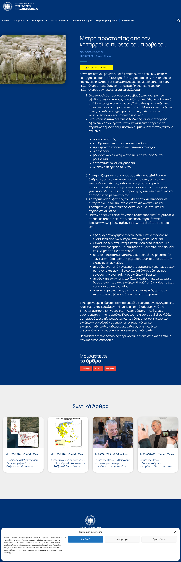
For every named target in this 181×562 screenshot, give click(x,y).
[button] (175, 531)
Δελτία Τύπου (103, 56)
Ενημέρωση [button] (38, 20)
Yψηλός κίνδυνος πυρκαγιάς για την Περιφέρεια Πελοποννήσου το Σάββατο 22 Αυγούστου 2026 (68, 464)
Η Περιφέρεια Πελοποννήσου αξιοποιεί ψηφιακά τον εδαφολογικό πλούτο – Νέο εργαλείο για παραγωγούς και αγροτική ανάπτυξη (22, 466)
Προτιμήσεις (159, 539)
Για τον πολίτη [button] (58, 20)
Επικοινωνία (128, 20)
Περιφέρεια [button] (19, 20)
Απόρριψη (122, 539)
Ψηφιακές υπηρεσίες (106, 20)
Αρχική (5, 20)
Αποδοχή (85, 539)
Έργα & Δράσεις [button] (80, 20)
